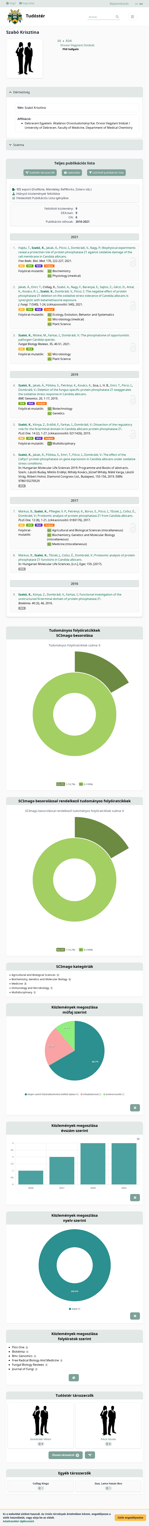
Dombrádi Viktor (40, 1439)
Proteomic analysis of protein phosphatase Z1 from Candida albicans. (85, 516)
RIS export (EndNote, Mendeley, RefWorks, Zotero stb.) (54, 189)
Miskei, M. (40, 335)
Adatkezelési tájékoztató (18, 1521)
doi (21, 265)
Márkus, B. (25, 511)
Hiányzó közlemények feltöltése (38, 194)
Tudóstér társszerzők (42, 172)
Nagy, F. (76, 287)
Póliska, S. (52, 385)
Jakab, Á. (52, 248)
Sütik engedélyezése (130, 1517)
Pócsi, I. (64, 248)
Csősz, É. (129, 511)
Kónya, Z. (39, 425)
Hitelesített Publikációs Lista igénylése (42, 198)
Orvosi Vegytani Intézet (77, 45)
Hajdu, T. (24, 248)
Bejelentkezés (119, 4)
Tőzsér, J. (116, 511)
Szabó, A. (63, 287)
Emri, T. (36, 287)
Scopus (49, 265)
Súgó (12, 3)
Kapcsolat (28, 3)
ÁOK (69, 41)
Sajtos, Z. (106, 287)
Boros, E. (91, 511)
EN (136, 4)
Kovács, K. (84, 385)
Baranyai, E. (90, 287)
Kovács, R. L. (30, 291)
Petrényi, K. (68, 385)
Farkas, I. (54, 335)
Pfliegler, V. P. (58, 511)
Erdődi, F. (53, 425)
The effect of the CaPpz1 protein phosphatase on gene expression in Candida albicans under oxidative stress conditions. (76, 459)
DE (59, 41)
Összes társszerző (65, 1455)
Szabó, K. (38, 248)
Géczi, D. (119, 287)
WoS (38, 265)
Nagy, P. (95, 248)
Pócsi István (108, 1439)
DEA (30, 265)
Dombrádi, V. (80, 248)
